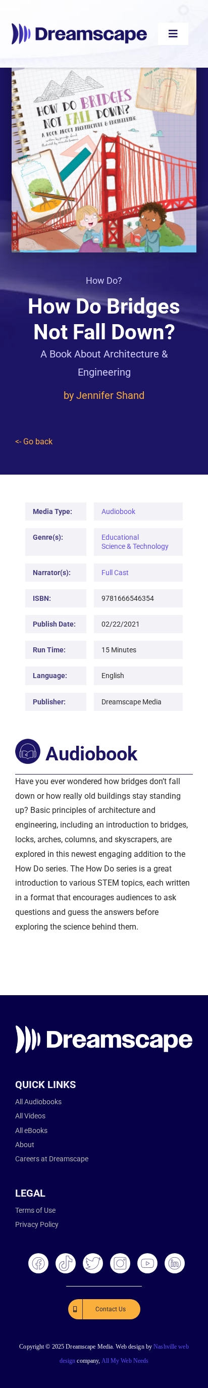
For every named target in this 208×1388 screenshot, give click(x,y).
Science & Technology (135, 546)
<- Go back (34, 441)
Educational (120, 537)
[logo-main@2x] (79, 27)
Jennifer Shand (110, 395)
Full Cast (115, 573)
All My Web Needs (125, 1360)
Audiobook (118, 511)
